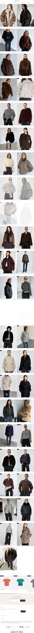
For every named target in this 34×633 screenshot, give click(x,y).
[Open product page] (8, 15)
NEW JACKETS (3, 2)
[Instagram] (8, 627)
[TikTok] (9, 627)
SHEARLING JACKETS (22, 2)
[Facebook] (6, 627)
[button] (17, 615)
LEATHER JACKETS (15, 2)
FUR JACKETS (9, 2)
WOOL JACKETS (28, 2)
